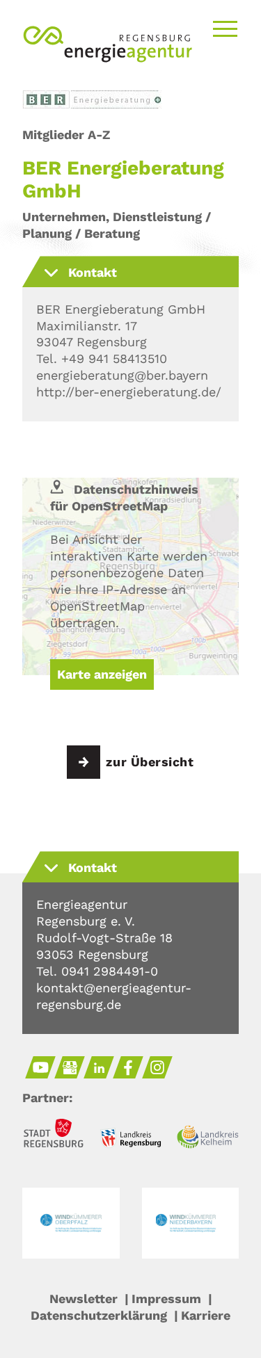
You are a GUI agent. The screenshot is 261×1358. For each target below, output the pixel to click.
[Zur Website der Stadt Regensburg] (53, 1135)
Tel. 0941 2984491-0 (97, 971)
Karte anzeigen (102, 674)
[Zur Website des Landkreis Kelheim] (208, 1138)
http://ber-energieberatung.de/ (128, 392)
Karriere (205, 1315)
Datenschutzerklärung (99, 1315)
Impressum (166, 1298)
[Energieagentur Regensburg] (107, 61)
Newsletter (83, 1298)
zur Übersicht (149, 761)
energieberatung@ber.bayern (122, 375)
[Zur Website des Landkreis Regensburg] (130, 1140)
